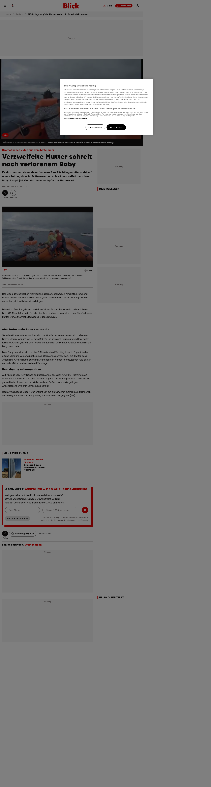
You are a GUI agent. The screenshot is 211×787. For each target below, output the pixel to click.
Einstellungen (95, 127)
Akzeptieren (116, 127)
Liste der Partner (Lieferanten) (75, 118)
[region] (106, 107)
